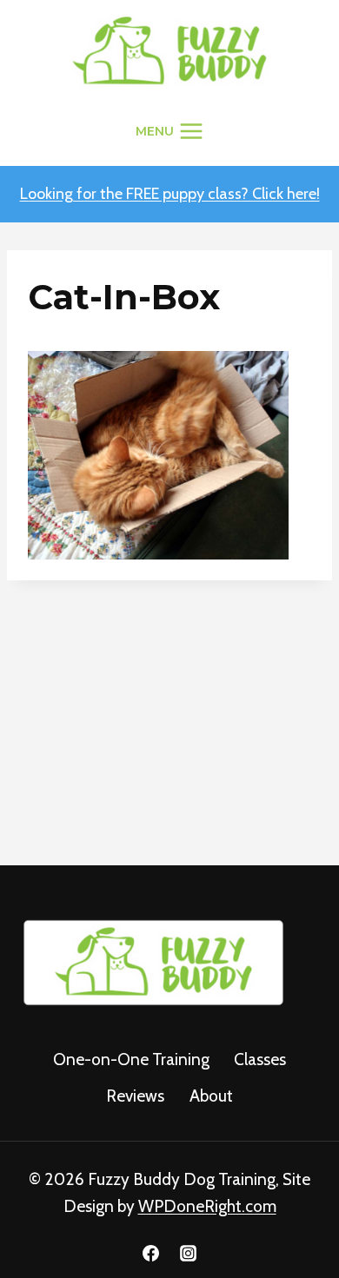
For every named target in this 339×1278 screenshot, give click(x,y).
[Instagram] (188, 1252)
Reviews (135, 1096)
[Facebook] (150, 1252)
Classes (260, 1059)
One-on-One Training (131, 1059)
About (211, 1096)
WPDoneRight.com (207, 1206)
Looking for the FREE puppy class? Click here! (170, 193)
